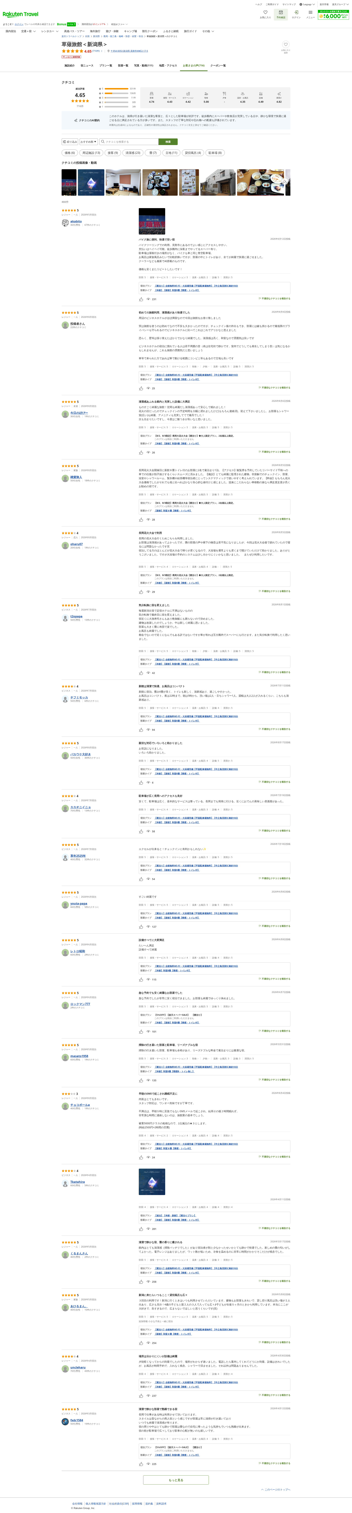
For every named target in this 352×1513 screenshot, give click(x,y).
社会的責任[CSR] (119, 1503)
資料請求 (161, 1503)
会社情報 (77, 1503)
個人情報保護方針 (96, 1503)
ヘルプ (258, 4)
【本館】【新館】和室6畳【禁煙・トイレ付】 (177, 290)
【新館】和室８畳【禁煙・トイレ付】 (173, 510)
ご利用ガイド (272, 4)
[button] (69, 182)
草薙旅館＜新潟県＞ (85, 44)
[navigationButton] (285, 181)
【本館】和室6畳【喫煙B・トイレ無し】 (174, 1071)
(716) (194, 65)
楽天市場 (324, 4)
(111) (143, 65)
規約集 (149, 1503)
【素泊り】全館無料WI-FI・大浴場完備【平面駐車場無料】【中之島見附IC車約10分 (196, 285)
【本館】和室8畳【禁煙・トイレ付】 (172, 970)
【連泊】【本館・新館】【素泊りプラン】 (175, 1215)
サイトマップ (289, 4)
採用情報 (137, 1503)
